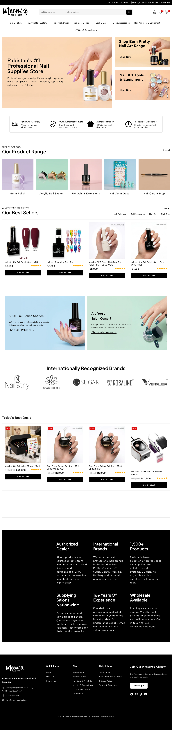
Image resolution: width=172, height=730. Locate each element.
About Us (50, 677)
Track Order (104, 672)
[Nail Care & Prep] (154, 174)
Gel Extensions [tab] (137, 214)
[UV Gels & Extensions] (86, 174)
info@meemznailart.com (17, 700)
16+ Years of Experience (145, 121)
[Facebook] (131, 694)
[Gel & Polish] (17, 174)
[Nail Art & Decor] (120, 174)
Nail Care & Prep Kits (82, 681)
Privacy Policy (105, 681)
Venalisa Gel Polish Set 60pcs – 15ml (22, 466)
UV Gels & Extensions (86, 193)
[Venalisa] (155, 382)
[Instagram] (136, 694)
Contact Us (51, 681)
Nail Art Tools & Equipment (132, 77)
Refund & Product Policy (110, 677)
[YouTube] (145, 694)
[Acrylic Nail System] (52, 174)
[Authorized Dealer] (90, 124)
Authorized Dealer (105, 121)
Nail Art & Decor (61, 23)
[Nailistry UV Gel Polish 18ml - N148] (23, 240)
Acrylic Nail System (51, 193)
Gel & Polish (18, 193)
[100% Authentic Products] (52, 124)
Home (48, 672)
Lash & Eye (78, 694)
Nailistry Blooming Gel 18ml (60, 262)
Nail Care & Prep (154, 193)
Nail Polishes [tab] (120, 214)
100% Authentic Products (71, 121)
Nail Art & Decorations (83, 685)
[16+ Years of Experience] (128, 124)
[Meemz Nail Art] (15, 12)
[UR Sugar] (86, 382)
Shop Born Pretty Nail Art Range (134, 43)
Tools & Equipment (81, 689)
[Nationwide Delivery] (15, 124)
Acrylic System (79, 677)
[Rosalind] (120, 382)
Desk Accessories (121, 23)
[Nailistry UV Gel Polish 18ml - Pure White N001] (149, 240)
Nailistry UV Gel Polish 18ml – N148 (22, 262)
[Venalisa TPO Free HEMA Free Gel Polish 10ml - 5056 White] (107, 240)
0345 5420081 (12, 695)
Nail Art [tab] (152, 214)
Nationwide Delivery (30, 121)
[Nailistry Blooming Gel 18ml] (65, 240)
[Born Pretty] (51, 382)
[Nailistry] (17, 382)
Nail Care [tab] (165, 214)
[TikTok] (141, 694)
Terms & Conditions (108, 685)
